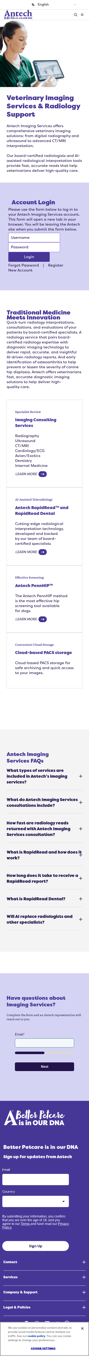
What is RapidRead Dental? (36, 899)
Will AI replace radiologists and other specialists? (40, 919)
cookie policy (36, 1336)
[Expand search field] (76, 15)
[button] (82, 14)
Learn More (26, 474)
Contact (10, 1262)
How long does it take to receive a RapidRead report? (42, 878)
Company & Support (20, 1292)
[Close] (82, 1328)
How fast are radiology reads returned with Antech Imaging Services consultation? (38, 829)
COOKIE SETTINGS (43, 1348)
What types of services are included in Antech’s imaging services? (37, 776)
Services (10, 1277)
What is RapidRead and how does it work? (44, 855)
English (43, 4)
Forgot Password (23, 265)
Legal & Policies (16, 1307)
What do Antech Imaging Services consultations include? (42, 802)
